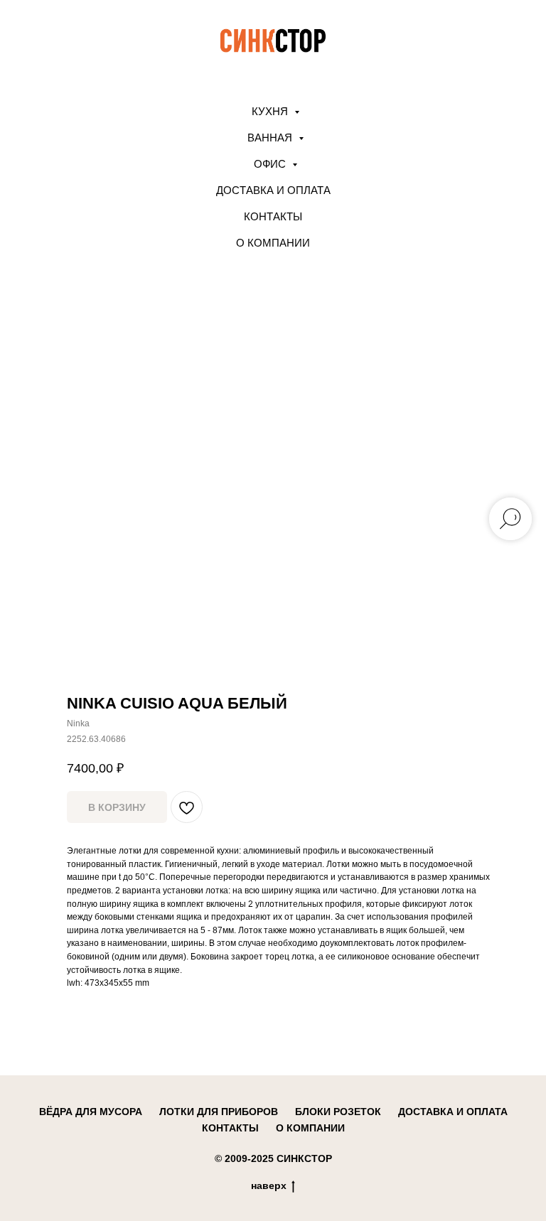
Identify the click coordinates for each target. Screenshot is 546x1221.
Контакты (273, 216)
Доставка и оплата (273, 190)
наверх (269, 1185)
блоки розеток (338, 1111)
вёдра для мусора (90, 1111)
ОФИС (271, 164)
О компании (273, 243)
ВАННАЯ (271, 137)
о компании (310, 1128)
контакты (230, 1128)
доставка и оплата (453, 1111)
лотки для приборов (218, 1111)
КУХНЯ (271, 111)
